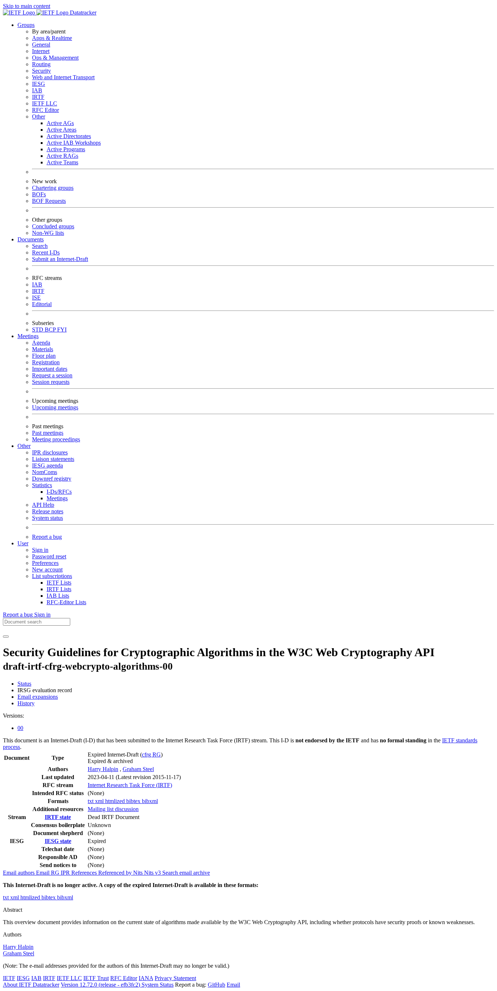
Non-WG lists (48, 233)
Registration (46, 362)
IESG (38, 84)
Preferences (45, 563)
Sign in (40, 550)
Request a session (52, 375)
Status (24, 684)
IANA (146, 978)
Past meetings (47, 433)
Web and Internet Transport (63, 77)
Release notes (47, 511)
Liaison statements (53, 459)
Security (41, 71)
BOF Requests (49, 201)
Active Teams (62, 162)
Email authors (19, 873)
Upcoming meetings (55, 407)
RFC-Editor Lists (66, 602)
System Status (158, 985)
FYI (62, 329)
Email (233, 985)
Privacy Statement (175, 978)
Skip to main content (26, 6)
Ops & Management (55, 58)
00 (20, 728)
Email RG (48, 873)
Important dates (49, 369)
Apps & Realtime (52, 38)
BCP (51, 329)
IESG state (58, 841)
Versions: (13, 716)
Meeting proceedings (56, 439)
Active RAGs (62, 156)
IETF (9, 978)
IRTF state (58, 817)
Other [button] (24, 446)
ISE (36, 297)
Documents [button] (30, 239)
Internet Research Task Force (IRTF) (130, 785)
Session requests (50, 382)
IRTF (38, 97)
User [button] (22, 543)
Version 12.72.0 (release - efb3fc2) (101, 985)
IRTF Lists (59, 589)
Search (40, 246)
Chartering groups (52, 188)
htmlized (115, 801)
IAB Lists (58, 596)
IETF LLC (44, 103)
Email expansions (37, 697)
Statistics (42, 485)
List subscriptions (52, 576)
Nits (138, 873)
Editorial (42, 304)
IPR (66, 873)
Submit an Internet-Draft (60, 259)
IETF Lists (59, 582)
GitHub (216, 985)
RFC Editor (45, 110)
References (84, 873)
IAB (37, 90)
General (41, 44)
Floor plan (44, 356)
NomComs (44, 472)
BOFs (39, 194)
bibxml (150, 801)
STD (38, 329)
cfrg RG (151, 754)
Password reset (49, 556)
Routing (41, 64)
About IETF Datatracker (31, 985)
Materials (42, 349)
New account (47, 569)
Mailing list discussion (113, 809)
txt (91, 801)
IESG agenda (47, 465)
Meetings (57, 498)
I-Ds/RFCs (59, 492)
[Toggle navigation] (6, 636)
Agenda (41, 343)
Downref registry (51, 479)
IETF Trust (96, 978)
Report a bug (47, 537)
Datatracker (82, 12)
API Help (43, 505)
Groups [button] (26, 25)
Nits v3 (153, 873)
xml (100, 801)
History (26, 703)
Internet (40, 51)
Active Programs (66, 149)
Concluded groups (53, 226)
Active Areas (61, 130)
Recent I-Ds (46, 252)
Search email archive (186, 873)
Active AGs (60, 123)
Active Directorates (69, 136)
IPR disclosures (50, 452)
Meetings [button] (28, 336)
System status (47, 518)
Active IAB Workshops (74, 143)
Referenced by (115, 873)
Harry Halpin (103, 769)
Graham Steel (138, 769)
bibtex (134, 801)
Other (38, 116)
